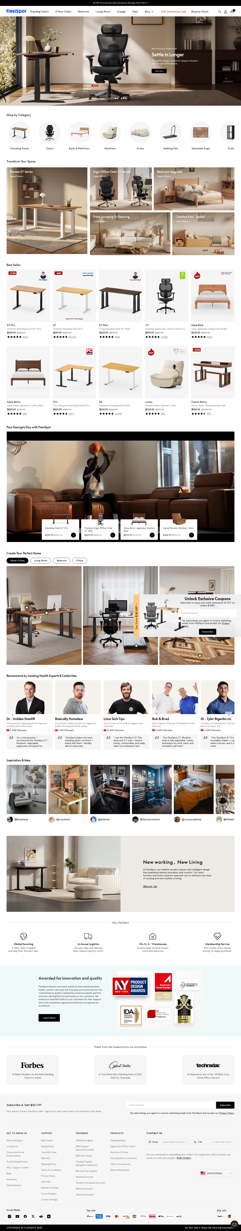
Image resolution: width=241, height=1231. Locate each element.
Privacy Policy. (226, 1113)
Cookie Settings (49, 1199)
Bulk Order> (184, 1158)
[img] (14, 337)
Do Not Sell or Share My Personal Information (209, 1227)
